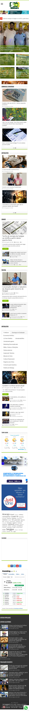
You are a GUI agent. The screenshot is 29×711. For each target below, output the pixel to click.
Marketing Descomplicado (10, 344)
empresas (14, 518)
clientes (16, 514)
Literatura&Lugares (8, 341)
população (4, 526)
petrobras (22, 524)
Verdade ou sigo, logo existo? (17, 412)
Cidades (4, 219)
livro (22, 521)
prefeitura (14, 526)
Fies (13, 520)
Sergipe (10, 529)
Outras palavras (7, 350)
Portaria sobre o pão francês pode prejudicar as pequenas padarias (18, 639)
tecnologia (21, 529)
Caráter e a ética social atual (13, 386)
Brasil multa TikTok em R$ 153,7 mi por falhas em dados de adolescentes (17, 687)
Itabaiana (18, 521)
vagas (14, 531)
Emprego (9, 518)
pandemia (11, 524)
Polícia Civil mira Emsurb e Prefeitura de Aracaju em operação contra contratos (18, 261)
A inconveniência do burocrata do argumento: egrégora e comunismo (17, 646)
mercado (4, 523)
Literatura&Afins (19, 338)
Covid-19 (14, 517)
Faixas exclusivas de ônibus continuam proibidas (18, 626)
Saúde (4, 529)
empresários (19, 518)
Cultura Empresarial (8, 359)
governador (17, 520)
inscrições (7, 521)
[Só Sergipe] (14, 5)
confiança (21, 514)
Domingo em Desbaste (18, 332)
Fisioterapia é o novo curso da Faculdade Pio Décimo (18, 632)
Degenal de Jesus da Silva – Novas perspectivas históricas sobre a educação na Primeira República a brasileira (13, 654)
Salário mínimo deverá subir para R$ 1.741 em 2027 (18, 680)
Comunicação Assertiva (9, 365)
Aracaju (6, 514)
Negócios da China (8, 362)
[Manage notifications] (4, 707)
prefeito (9, 526)
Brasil (12, 514)
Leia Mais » (5, 248)
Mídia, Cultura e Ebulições (10, 347)
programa (4, 527)
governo (23, 520)
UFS (12, 531)
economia (21, 516)
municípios (9, 523)
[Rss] (9, 566)
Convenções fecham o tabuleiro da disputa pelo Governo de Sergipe (14, 289)
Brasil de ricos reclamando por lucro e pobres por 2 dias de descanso (17, 421)
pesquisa (17, 524)
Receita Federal (19, 527)
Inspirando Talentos (8, 353)
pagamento (5, 524)
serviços (16, 529)
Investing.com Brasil (18, 608)
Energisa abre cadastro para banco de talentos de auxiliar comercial (18, 674)
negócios (14, 523)
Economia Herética (8, 335)
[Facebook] (12, 566)
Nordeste (19, 523)
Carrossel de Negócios (8, 87)
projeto (14, 527)
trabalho (4, 531)
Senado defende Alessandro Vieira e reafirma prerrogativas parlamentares (18, 306)
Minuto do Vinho (7, 356)
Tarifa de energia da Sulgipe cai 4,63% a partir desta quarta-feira (13, 238)
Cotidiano (6, 332)
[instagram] (20, 566)
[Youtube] (17, 566)
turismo (8, 531)
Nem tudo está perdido (7, 188)
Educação (4, 518)
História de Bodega (8, 367)
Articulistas (5, 153)
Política (4, 270)
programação (9, 527)
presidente (20, 526)
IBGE (3, 521)
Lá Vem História (7, 338)
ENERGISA (5, 520)
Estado (9, 520)
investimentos (12, 521)
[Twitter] (14, 566)
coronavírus (6, 517)
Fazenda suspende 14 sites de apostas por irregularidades (22, 74)
